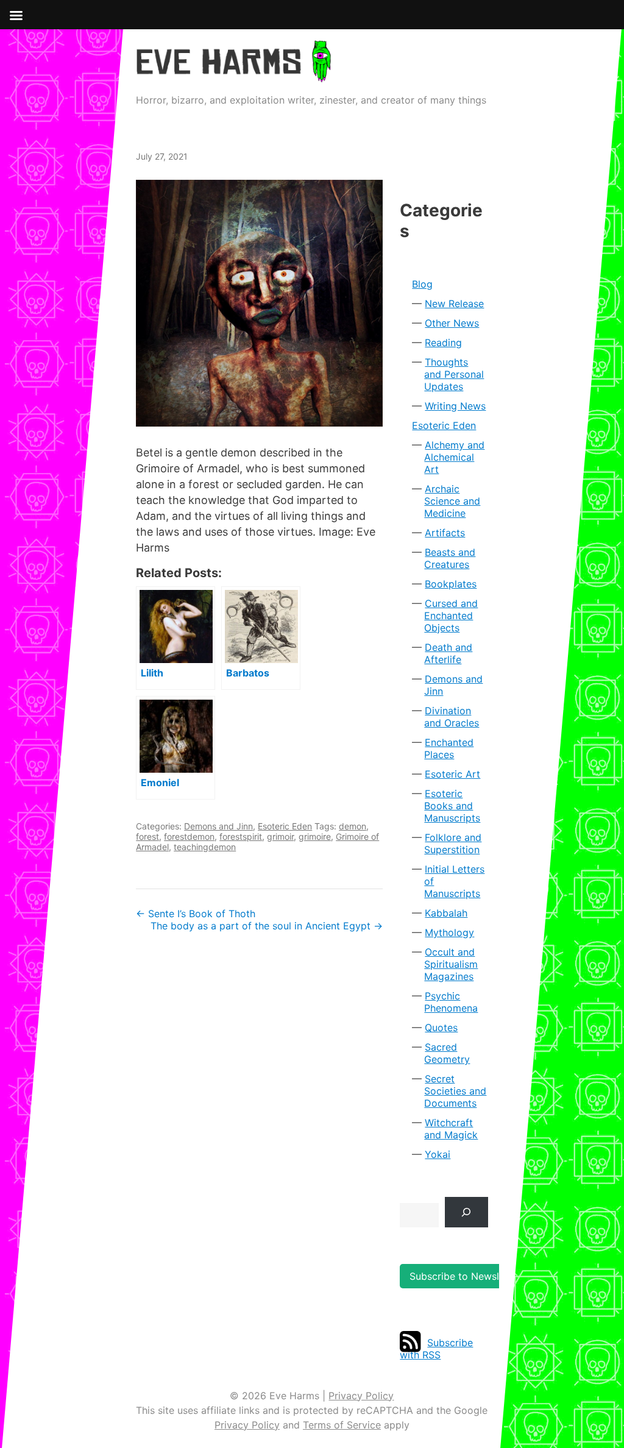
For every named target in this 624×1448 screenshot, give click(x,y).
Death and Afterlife (448, 653)
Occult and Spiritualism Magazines (451, 964)
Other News (452, 323)
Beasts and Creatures (449, 558)
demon (352, 826)
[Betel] (259, 303)
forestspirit (240, 836)
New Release (454, 303)
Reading (443, 342)
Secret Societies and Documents (455, 1091)
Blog (422, 284)
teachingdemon (205, 847)
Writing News (455, 406)
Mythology (449, 932)
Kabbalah (446, 913)
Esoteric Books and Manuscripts (452, 805)
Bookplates (451, 584)
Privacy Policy (361, 1395)
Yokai (437, 1154)
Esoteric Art (452, 774)
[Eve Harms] (233, 74)
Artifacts (445, 533)
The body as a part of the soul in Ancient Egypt (267, 926)
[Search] (466, 1212)
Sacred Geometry (447, 1053)
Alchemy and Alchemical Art (454, 457)
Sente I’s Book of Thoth (195, 913)
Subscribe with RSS (436, 1348)
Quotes (441, 1027)
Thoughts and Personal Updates (454, 374)
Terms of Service (342, 1425)
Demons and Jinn (218, 826)
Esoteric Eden (285, 826)
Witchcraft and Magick (451, 1128)
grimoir (280, 836)
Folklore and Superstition (452, 843)
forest (147, 836)
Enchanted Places (448, 748)
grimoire (315, 836)
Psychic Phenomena (451, 1002)
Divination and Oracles (451, 716)
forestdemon (189, 836)
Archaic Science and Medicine (452, 501)
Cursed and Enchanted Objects (451, 615)
